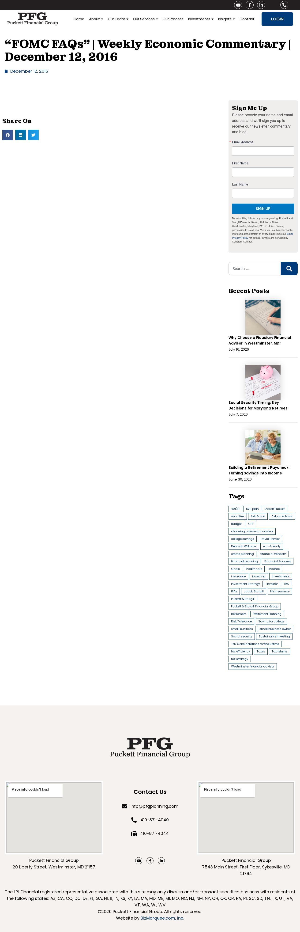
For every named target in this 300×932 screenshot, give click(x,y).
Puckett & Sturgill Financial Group (254, 606)
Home (79, 18)
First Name (240, 163)
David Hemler (270, 539)
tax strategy (239, 659)
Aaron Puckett (275, 509)
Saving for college (271, 621)
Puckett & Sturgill (243, 599)
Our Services (144, 18)
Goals (235, 569)
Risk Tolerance (241, 621)
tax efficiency (240, 651)
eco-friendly (272, 546)
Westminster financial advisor (252, 666)
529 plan (252, 509)
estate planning (242, 554)
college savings (242, 539)
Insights (225, 18)
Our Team (116, 18)
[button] (7, 135)
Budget (236, 524)
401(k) (235, 509)
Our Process (173, 18)
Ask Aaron (258, 516)
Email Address (242, 142)
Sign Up (263, 208)
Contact (247, 18)
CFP (250, 524)
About (94, 18)
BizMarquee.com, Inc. (162, 918)
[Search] (289, 268)
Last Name (240, 184)
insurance (238, 576)
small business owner (275, 629)
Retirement (238, 614)
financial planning (244, 561)
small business (242, 629)
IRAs (234, 591)
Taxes (261, 651)
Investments (199, 18)
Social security (241, 636)
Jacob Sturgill (254, 591)
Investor (272, 584)
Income (274, 569)
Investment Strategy (245, 584)
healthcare (254, 569)
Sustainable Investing (274, 636)
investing (258, 576)
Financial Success (277, 561)
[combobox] (255, 268)
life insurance (279, 591)
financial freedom (273, 554)
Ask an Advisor (282, 516)
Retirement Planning (267, 614)
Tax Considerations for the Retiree (255, 644)
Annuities (237, 516)
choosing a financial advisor (252, 531)
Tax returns (279, 651)
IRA (286, 584)
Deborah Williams (243, 546)
